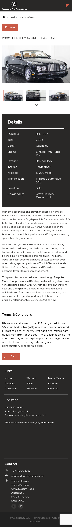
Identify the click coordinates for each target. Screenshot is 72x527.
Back (14, 356)
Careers (52, 383)
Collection (11, 388)
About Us (10, 383)
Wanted (31, 378)
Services (32, 388)
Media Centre (56, 378)
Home (8, 378)
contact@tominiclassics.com (27, 476)
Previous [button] (36, 90)
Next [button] (36, 105)
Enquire (10, 27)
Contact (53, 388)
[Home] (4, 17)
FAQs (30, 383)
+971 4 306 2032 (20, 470)
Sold (12, 17)
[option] (13, 95)
